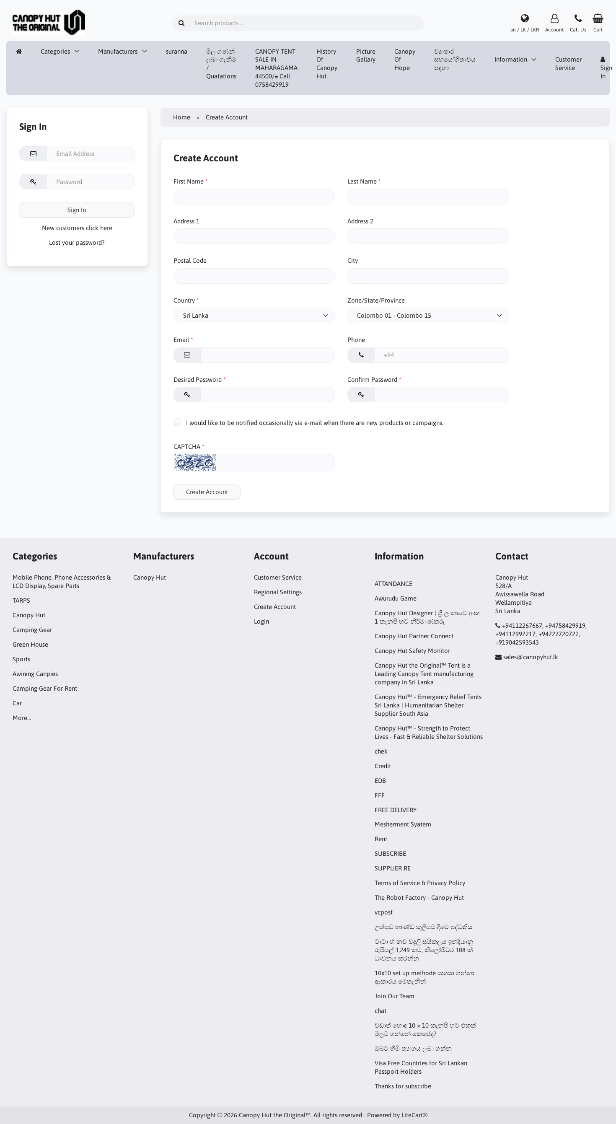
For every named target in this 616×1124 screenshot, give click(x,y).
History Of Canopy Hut (326, 64)
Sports (21, 659)
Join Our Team (394, 996)
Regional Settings (278, 592)
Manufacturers (117, 51)
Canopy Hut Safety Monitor (412, 650)
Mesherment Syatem (403, 824)
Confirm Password (372, 379)
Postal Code (190, 260)
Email (181, 339)
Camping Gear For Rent (45, 688)
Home (181, 117)
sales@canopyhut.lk (530, 656)
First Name (188, 181)
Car (17, 703)
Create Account (207, 491)
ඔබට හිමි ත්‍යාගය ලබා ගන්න (413, 1048)
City (352, 260)
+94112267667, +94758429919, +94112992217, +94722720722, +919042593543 (541, 634)
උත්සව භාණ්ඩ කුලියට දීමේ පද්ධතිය (423, 926)
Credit (383, 765)
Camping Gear (32, 629)
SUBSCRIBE (390, 853)
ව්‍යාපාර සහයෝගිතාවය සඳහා (455, 60)
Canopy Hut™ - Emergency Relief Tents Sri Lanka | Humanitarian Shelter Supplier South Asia (428, 705)
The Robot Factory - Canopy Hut (419, 897)
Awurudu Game (396, 598)
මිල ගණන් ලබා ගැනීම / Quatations (221, 64)
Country (184, 300)
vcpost (384, 912)
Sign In (76, 209)
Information (510, 59)
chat (380, 1010)
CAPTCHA (186, 446)
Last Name (362, 181)
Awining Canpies (35, 673)
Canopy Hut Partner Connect (414, 636)
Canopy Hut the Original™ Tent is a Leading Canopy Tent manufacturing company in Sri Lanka (424, 674)
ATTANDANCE (393, 583)
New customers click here (77, 227)
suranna (176, 51)
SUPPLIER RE (393, 868)
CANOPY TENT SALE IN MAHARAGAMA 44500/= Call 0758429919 (276, 68)
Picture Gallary (365, 55)
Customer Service (568, 63)
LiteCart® (414, 1115)
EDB (380, 780)
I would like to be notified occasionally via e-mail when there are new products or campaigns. (313, 422)
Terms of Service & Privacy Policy (420, 882)
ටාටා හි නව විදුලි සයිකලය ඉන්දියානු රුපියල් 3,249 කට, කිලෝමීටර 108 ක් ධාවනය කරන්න (424, 950)
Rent (381, 838)
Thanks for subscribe (403, 1086)
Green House (30, 644)
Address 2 (360, 221)
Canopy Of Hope (404, 60)
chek (381, 751)
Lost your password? (77, 242)
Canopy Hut (29, 615)
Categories (55, 51)
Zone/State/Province (376, 300)
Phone (356, 339)
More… (22, 717)
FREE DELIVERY (396, 809)
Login (261, 621)
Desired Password (197, 379)
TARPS (21, 600)
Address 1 (186, 221)
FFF (380, 795)
